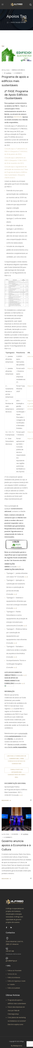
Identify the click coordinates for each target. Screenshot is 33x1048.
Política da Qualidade (14, 988)
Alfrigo (8, 73)
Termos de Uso (12, 974)
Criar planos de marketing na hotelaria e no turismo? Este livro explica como (17, 1020)
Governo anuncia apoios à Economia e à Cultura (16, 845)
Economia (15, 834)
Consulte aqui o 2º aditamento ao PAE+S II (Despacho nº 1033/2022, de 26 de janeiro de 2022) (15, 151)
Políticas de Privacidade (14, 970)
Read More (5, 800)
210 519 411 (18, 117)
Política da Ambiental (14, 977)
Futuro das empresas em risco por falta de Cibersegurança (16, 1010)
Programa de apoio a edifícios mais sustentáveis (15, 81)
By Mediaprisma (16, 1046)
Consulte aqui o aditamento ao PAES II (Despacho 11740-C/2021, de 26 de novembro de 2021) (15, 160)
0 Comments (18, 73)
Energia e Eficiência (18, 70)
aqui (18, 567)
